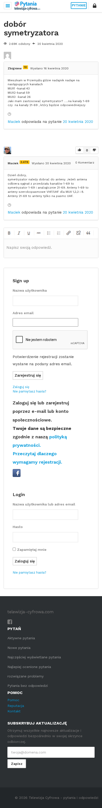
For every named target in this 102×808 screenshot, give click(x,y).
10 (25, 67)
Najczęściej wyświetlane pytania (34, 657)
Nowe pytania (18, 648)
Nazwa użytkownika (30, 290)
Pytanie (79, 5)
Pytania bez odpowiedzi (27, 686)
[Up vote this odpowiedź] (79, 150)
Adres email (23, 313)
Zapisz (17, 764)
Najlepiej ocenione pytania (29, 667)
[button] (94, 5)
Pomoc (13, 700)
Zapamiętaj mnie (32, 550)
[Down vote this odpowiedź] (94, 150)
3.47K (24, 162)
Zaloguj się (21, 387)
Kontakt (14, 711)
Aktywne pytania (21, 638)
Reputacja (15, 706)
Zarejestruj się (28, 375)
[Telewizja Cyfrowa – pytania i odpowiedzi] (27, 6)
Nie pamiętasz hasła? (29, 391)
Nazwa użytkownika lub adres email (44, 504)
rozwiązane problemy (25, 676)
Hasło (18, 527)
